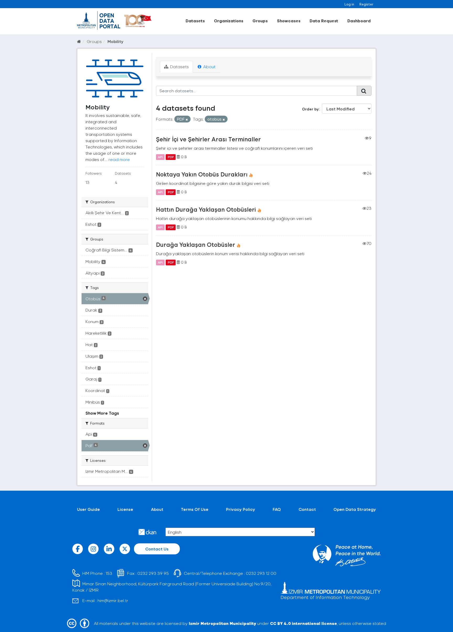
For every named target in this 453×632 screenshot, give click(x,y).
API (160, 157)
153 (109, 573)
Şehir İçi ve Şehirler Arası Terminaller (208, 139)
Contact (307, 509)
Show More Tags (102, 413)
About (208, 66)
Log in (349, 4)
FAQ (277, 509)
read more (119, 159)
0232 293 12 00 (261, 573)
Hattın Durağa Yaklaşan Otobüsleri (206, 209)
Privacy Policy (240, 509)
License (125, 509)
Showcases (288, 20)
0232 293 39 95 (153, 573)
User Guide (88, 509)
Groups (260, 20)
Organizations (228, 20)
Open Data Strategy (354, 509)
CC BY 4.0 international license (303, 623)
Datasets (195, 20)
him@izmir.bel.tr (113, 600)
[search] (364, 91)
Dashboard (359, 20)
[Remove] (187, 119)
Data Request (324, 20)
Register (366, 4)
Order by (310, 108)
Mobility (115, 41)
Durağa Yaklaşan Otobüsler (195, 244)
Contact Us (157, 548)
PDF (171, 157)
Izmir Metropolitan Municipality (222, 623)
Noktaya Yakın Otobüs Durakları (201, 174)
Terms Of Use (194, 509)
